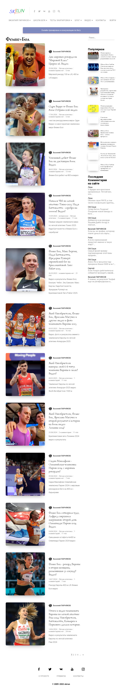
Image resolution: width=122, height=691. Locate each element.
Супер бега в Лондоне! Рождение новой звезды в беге (100, 211)
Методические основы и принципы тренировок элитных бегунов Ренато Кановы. (108, 145)
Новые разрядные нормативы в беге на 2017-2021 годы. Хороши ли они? (108, 109)
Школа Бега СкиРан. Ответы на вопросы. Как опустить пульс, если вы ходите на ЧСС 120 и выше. (108, 68)
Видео (87, 20)
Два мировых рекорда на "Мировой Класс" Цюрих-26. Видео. (63, 60)
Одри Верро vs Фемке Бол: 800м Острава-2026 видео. (63, 108)
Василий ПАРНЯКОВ (62, 51)
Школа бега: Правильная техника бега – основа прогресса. (107, 133)
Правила (61, 676)
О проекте (44, 676)
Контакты (101, 20)
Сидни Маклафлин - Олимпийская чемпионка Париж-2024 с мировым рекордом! (62, 466)
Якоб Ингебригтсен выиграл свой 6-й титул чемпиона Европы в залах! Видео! (63, 368)
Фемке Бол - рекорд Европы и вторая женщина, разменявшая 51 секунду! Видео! (64, 569)
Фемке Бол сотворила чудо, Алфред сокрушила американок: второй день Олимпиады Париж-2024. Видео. (64, 519)
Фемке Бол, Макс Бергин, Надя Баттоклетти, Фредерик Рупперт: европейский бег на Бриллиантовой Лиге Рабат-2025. (63, 260)
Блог (77, 20)
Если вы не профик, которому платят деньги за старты (101, 232)
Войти (113, 20)
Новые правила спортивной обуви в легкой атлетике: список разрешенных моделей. (108, 56)
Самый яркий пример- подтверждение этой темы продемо (100, 253)
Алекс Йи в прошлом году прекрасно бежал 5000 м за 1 (101, 263)
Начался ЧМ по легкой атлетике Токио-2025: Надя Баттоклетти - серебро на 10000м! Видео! (64, 206)
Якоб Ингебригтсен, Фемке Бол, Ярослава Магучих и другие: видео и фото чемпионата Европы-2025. (64, 319)
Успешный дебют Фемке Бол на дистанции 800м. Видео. (62, 161)
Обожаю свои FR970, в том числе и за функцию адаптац (101, 201)
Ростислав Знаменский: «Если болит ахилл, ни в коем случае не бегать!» (108, 155)
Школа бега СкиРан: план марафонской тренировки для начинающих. (107, 167)
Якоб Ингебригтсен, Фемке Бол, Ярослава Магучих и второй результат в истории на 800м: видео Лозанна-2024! (64, 420)
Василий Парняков (19, 20)
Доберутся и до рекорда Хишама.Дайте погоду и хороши (99, 222)
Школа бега (39, 20)
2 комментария (64, 218)
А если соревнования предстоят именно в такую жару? (100, 242)
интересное (63, 216)
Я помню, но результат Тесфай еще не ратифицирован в (101, 280)
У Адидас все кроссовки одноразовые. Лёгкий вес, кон (100, 191)
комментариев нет (56, 70)
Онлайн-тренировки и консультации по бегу (61, 30)
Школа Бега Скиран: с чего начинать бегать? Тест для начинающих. (108, 79)
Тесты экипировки (60, 20)
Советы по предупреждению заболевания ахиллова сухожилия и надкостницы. (108, 121)
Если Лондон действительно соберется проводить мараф (100, 271)
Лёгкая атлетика (65, 68)
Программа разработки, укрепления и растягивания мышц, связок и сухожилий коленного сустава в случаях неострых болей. (108, 94)
